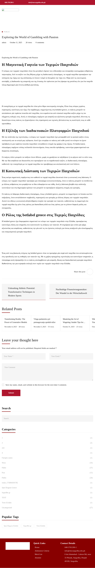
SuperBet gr (47, 493)
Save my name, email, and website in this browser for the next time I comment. (36, 385)
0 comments (40, 42)
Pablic (47, 468)
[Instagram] (82, 2)
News (47, 463)
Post (47, 473)
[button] (91, 11)
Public (47, 478)
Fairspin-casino (47, 458)
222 (47, 448)
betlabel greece (61, 110)
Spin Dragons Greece (47, 488)
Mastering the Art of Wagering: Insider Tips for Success (73, 322)
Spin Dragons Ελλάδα (11, 526)
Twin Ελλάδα (47, 503)
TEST (47, 498)
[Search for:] (47, 418)
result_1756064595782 (47, 483)
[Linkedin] (87, 2)
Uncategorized (47, 508)
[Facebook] (76, 2)
